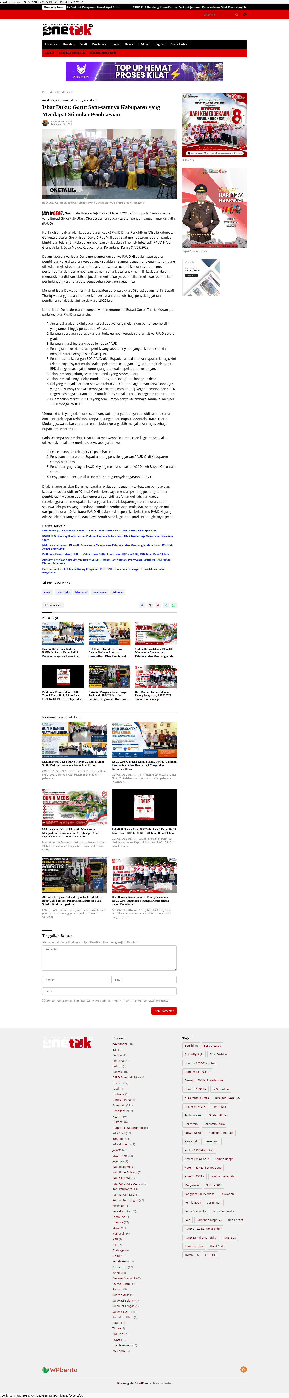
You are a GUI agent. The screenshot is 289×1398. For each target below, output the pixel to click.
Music (116, 1228)
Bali (114, 1049)
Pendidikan (99, 44)
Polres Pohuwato (223, 1211)
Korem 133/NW (194, 1176)
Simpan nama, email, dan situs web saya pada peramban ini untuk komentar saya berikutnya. (107, 1001)
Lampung (118, 1217)
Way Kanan (119, 1350)
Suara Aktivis (179, 44)
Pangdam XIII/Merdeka (199, 1194)
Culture (117, 1066)
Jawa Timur (119, 1155)
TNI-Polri (210, 1255)
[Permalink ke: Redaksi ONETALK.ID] (45, 123)
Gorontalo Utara (214, 1124)
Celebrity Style (194, 1054)
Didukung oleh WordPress (132, 1383)
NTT (115, 1245)
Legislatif (160, 44)
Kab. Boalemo (121, 1167)
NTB (115, 1239)
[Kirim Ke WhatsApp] (174, 605)
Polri (188, 1220)
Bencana (118, 1061)
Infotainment (121, 1144)
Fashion (117, 1083)
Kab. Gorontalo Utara (69, 100)
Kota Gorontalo (122, 1211)
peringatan (214, 1202)
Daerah (67, 44)
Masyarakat (192, 1185)
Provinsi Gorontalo (124, 1278)
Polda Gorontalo (195, 1211)
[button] (237, 14)
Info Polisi (118, 1133)
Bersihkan (191, 1045)
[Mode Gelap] (245, 14)
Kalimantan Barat (123, 1194)
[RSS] (243, 1369)
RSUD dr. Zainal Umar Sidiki (203, 1228)
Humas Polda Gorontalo (128, 1128)
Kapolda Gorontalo (221, 1133)
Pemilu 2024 (193, 1202)
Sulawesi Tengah (123, 1306)
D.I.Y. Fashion (218, 1054)
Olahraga (118, 1250)
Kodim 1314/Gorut (197, 1159)
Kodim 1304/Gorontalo (199, 1150)
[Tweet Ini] (150, 605)
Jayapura (118, 1161)
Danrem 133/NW (195, 1089)
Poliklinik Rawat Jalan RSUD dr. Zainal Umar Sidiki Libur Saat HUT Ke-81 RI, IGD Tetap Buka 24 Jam (105, 554)
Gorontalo (118, 1105)
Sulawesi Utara (122, 1312)
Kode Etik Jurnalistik (72, 52)
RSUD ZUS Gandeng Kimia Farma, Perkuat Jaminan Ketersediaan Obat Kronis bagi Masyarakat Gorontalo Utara (132, 7)
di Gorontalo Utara (197, 1098)
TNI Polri (145, 44)
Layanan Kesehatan (223, 1176)
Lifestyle (117, 1222)
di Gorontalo (221, 1089)
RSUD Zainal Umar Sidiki (201, 1237)
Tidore (116, 1328)
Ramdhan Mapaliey (209, 1220)
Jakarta (116, 1150)
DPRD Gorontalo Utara (127, 1077)
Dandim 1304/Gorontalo (200, 1063)
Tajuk (115, 1323)
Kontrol (115, 44)
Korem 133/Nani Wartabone (203, 1167)
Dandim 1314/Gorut (198, 1072)
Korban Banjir (224, 1159)
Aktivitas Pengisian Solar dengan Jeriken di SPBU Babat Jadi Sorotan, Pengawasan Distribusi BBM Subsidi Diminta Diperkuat (106, 561)
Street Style (216, 1246)
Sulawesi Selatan (123, 1300)
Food (115, 1088)
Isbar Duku (63, 592)
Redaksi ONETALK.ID (61, 121)
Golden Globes (218, 1115)
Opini (116, 1256)
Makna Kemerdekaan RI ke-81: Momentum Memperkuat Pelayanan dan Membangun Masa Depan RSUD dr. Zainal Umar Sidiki (108, 547)
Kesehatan (119, 1205)
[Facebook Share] (142, 605)
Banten (117, 1055)
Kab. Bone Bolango (124, 1172)
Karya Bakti (192, 1141)
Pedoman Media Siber (102, 52)
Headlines (48, 100)
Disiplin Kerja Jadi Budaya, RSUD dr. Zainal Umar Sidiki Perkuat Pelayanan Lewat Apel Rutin (99, 530)
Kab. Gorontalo (122, 1178)
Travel (116, 1339)
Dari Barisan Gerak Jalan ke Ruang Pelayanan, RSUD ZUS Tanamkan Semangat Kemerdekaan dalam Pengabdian (103, 571)
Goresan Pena (121, 1100)
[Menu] (45, 14)
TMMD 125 (192, 1255)
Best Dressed (212, 1045)
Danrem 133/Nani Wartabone (204, 1080)
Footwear (118, 1094)
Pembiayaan (100, 592)
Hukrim (129, 44)
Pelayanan (227, 1194)
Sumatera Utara (122, 1317)
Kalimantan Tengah (125, 1200)
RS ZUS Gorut (121, 1284)
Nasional (118, 1233)
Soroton (117, 1289)
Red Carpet (235, 1220)
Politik (83, 44)
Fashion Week (194, 1115)
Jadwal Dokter (194, 1133)
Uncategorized (122, 1345)
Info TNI (117, 1139)
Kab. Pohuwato (122, 1189)
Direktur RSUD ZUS (227, 1098)
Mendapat (81, 592)
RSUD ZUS (229, 1237)
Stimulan (117, 592)
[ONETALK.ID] (67, 29)
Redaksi (49, 52)
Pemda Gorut (121, 1261)
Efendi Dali (219, 1107)
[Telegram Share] (166, 605)
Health (116, 1116)
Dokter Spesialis (195, 1107)
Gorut (48, 592)
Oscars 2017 (214, 1185)
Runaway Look (194, 1246)
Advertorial (51, 44)
